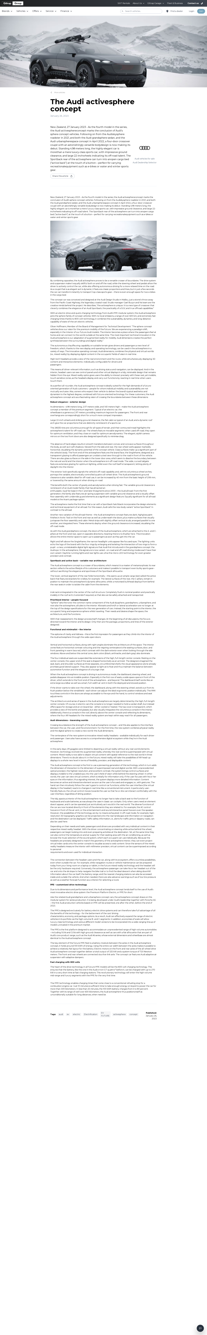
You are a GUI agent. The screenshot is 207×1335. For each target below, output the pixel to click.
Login (191, 11)
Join (201, 11)
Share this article (60, 176)
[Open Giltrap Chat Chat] (200, 1328)
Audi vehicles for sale (145, 159)
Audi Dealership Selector (145, 162)
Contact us (193, 3)
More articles (59, 92)
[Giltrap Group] (12, 3)
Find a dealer (176, 11)
